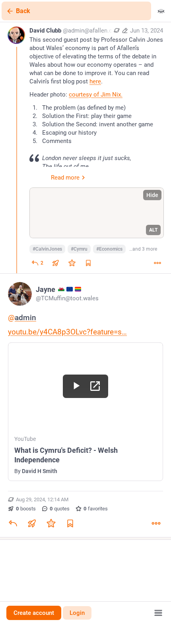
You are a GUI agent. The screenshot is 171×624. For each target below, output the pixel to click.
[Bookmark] (70, 523)
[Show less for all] (161, 11)
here (95, 81)
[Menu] (158, 613)
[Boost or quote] (55, 263)
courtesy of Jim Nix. (95, 94)
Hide (152, 195)
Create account (34, 612)
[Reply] (13, 523)
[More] (157, 263)
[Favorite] (72, 263)
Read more (65, 177)
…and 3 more (143, 249)
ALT (153, 230)
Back (23, 11)
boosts (26, 509)
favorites (96, 509)
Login (77, 612)
